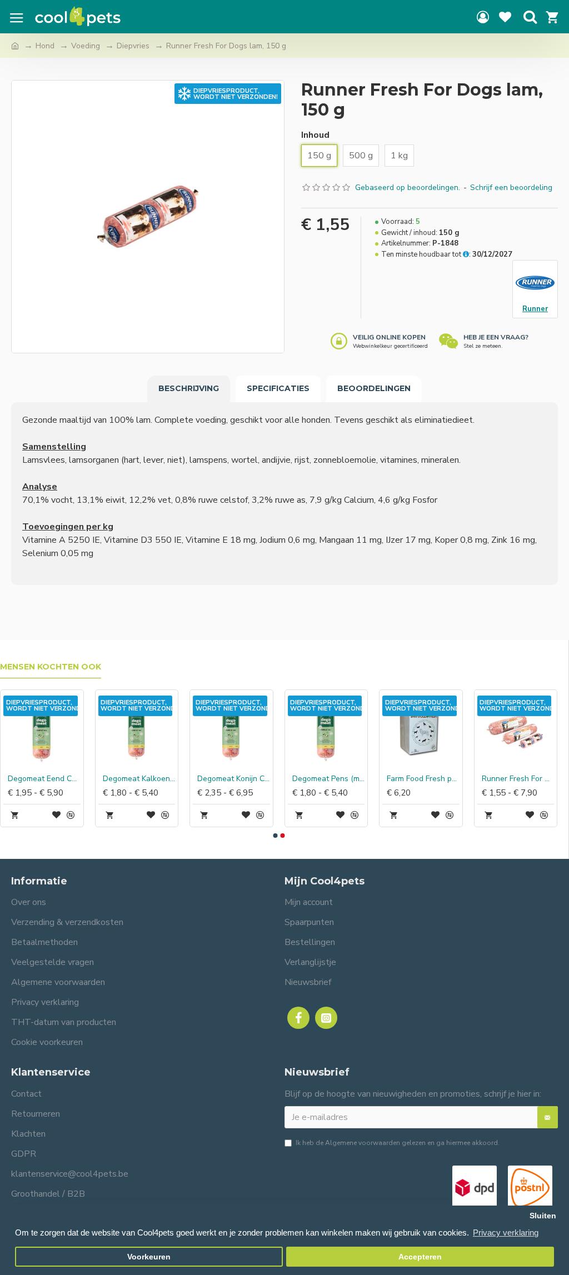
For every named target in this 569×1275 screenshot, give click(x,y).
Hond (45, 46)
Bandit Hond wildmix (350, 779)
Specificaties (278, 388)
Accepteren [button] (420, 1257)
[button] (275, 835)
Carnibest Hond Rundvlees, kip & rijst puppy (160, 779)
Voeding (85, 46)
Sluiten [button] (543, 1216)
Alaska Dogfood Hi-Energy (66, 779)
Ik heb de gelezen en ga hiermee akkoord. (398, 1142)
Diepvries (133, 46)
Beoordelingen (374, 388)
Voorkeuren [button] (149, 1257)
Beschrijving (188, 388)
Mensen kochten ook (50, 667)
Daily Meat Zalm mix (255, 779)
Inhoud (315, 135)
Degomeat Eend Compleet (445, 779)
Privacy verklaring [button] (505, 1232)
